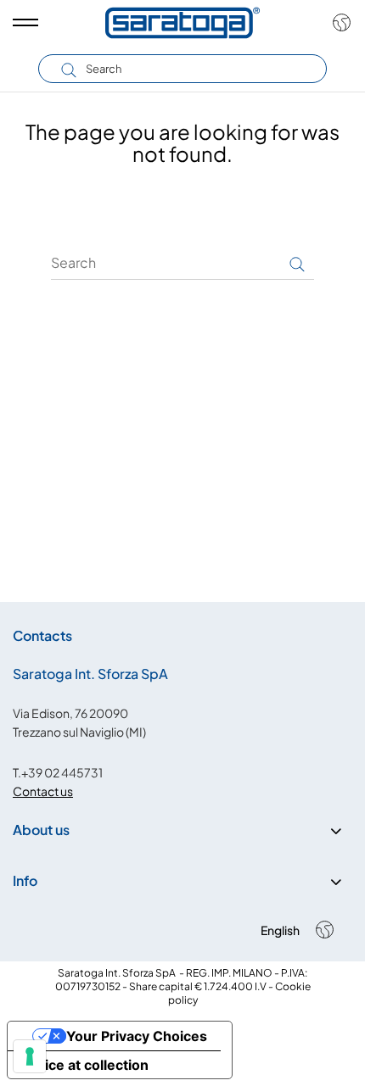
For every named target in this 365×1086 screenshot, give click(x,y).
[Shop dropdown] (337, 23)
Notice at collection (85, 1064)
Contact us (43, 791)
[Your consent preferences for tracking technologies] (30, 1056)
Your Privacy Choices (136, 1036)
